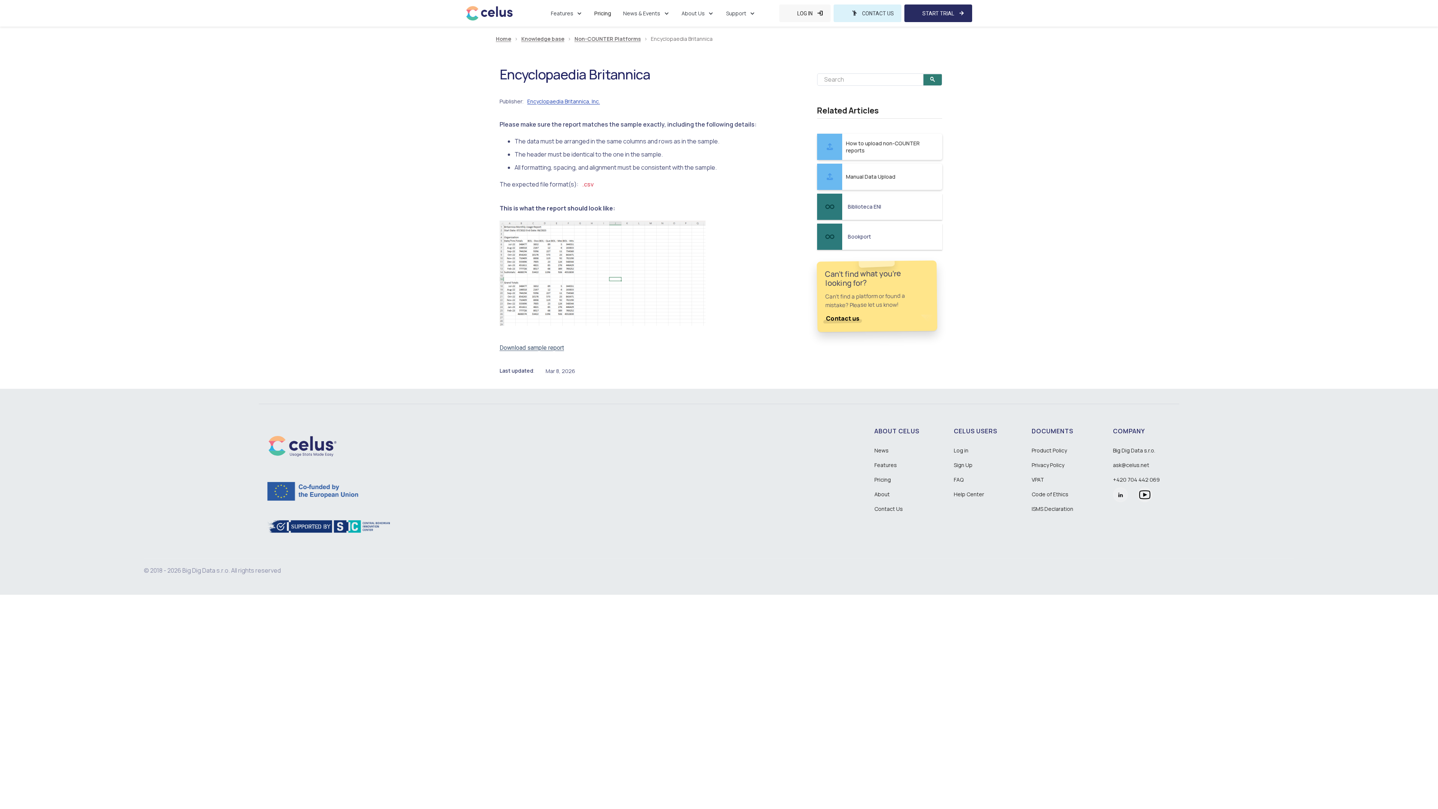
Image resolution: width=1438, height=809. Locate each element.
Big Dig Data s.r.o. (1134, 450)
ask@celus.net (1131, 465)
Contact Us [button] (888, 508)
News (881, 450)
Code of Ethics (1050, 494)
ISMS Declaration (1052, 508)
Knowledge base (542, 39)
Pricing (602, 13)
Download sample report (532, 347)
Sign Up (963, 465)
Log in (961, 450)
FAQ (959, 479)
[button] (566, 13)
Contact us (842, 318)
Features (885, 465)
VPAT (1038, 479)
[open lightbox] (603, 273)
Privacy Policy (1048, 465)
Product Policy (1049, 450)
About (882, 494)
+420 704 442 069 (1136, 479)
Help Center (969, 494)
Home (503, 39)
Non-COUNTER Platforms (607, 39)
